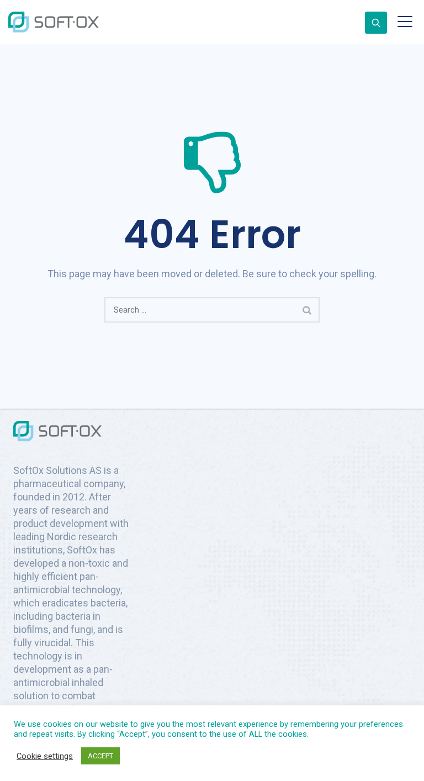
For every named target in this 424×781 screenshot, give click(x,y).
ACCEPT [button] (100, 756)
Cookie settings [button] (45, 756)
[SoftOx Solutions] (53, 22)
